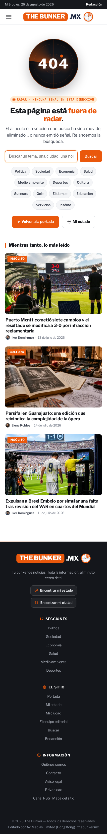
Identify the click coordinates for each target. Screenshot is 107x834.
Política (20, 171)
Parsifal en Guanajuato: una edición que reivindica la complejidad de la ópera (45, 415)
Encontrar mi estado (56, 590)
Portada (53, 696)
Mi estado (81, 221)
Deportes (60, 182)
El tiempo (60, 194)
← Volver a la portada (35, 221)
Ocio (40, 194)
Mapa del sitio (63, 798)
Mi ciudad (53, 713)
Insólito (65, 205)
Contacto (53, 773)
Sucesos (21, 194)
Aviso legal (53, 781)
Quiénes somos (53, 764)
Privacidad (53, 789)
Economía (67, 171)
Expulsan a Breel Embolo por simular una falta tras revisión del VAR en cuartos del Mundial (52, 503)
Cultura (83, 182)
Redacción (94, 4)
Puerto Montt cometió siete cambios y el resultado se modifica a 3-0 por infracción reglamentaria (48, 325)
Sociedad (42, 171)
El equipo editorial (53, 721)
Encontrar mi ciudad (56, 603)
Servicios (43, 205)
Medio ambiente (31, 182)
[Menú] (8, 17)
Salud (88, 171)
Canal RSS (41, 798)
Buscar (91, 156)
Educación (84, 194)
